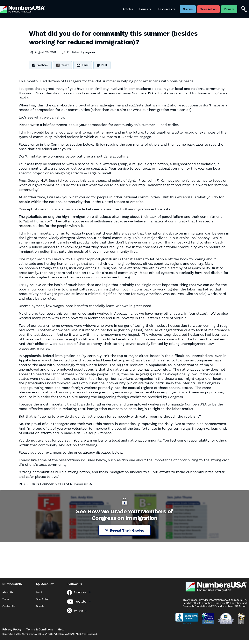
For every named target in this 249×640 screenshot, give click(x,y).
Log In (39, 592)
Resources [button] (165, 9)
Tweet (65, 65)
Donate (40, 606)
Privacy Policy (11, 629)
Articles (128, 9)
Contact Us (8, 606)
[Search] (244, 9)
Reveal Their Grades (127, 530)
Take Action (42, 599)
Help (61, 629)
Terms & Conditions (39, 629)
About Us (7, 592)
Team (5, 599)
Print (104, 65)
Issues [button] (143, 9)
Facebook (42, 65)
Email (85, 65)
